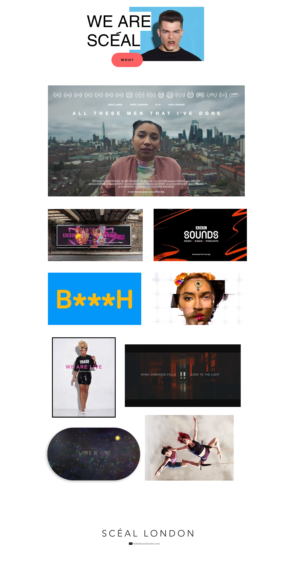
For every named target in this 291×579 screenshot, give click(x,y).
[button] (127, 60)
